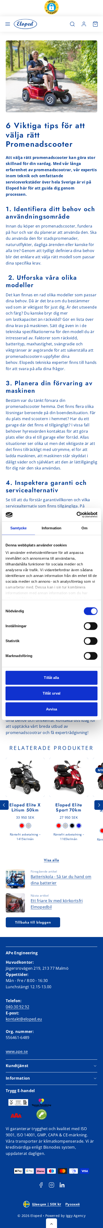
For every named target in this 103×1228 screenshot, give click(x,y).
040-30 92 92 (17, 1006)
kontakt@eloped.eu (24, 1019)
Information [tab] (51, 528)
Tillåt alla (51, 678)
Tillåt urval (51, 693)
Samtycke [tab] (18, 528)
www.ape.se (17, 1051)
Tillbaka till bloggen (33, 922)
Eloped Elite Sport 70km (68, 807)
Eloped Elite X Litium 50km (25, 807)
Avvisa (51, 709)
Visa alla (51, 860)
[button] (51, 8)
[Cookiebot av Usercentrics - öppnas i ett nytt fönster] (76, 515)
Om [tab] (84, 528)
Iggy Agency (76, 1215)
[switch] (90, 626)
